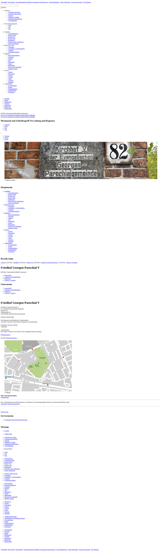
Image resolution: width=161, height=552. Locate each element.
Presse (6, 100)
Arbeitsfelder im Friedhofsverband (14, 518)
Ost (9, 27)
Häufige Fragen (12, 69)
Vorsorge (11, 57)
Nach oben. (11, 549)
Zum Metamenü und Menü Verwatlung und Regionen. (32, 2)
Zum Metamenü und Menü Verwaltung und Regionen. (40, 549)
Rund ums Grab (9, 204)
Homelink (4, 2)
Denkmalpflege (12, 89)
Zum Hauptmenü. (54, 2)
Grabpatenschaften (13, 52)
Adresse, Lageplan (71, 262)
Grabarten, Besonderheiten (12, 277)
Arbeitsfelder (8, 243)
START (6, 431)
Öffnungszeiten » (6, 335)
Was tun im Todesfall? (14, 67)
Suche (6, 139)
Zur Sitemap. (87, 2)
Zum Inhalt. (11, 2)
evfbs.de (3, 262)
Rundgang (7, 278)
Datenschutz (8, 108)
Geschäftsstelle (12, 20)
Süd (9, 29)
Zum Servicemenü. (77, 2)
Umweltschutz (12, 85)
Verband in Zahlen (13, 17)
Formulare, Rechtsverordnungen (10, 404)
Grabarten (11, 47)
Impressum (7, 105)
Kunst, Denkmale (13, 43)
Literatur (10, 80)
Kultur (10, 87)
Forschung (11, 92)
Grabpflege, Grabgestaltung (16, 49)
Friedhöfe (7, 191)
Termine (6, 103)
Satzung (10, 15)
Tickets (10, 72)
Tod (9, 60)
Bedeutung (11, 40)
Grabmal (10, 50)
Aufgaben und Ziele (14, 12)
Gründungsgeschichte (14, 14)
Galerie (10, 75)
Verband (6, 125)
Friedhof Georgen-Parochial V (50, 262)
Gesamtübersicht (13, 33)
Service (6, 230)
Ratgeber (7, 213)
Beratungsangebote (13, 55)
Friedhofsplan (5, 397)
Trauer (10, 64)
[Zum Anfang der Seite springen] (4, 412)
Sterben (10, 59)
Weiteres (8, 530)
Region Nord (12, 35)
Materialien (11, 65)
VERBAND (8, 434)
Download (11, 74)
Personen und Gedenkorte (15, 42)
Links (10, 79)
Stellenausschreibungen (15, 19)
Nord (9, 25)
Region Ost (11, 37)
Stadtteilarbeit (12, 90)
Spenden (10, 82)
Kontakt (6, 98)
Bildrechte (7, 107)
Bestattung (11, 62)
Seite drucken (23, 420)
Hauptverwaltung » (12, 338)
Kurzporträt (7, 275)
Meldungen (7, 102)
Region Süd (11, 38)
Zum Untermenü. (65, 2)
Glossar (10, 77)
